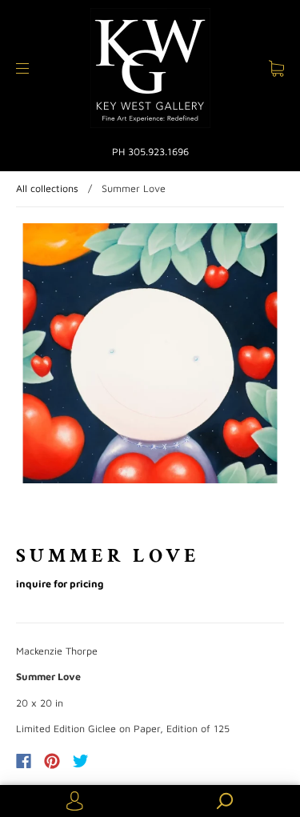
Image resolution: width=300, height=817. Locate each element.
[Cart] (276, 68)
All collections (47, 188)
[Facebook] (24, 761)
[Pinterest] (52, 761)
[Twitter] (80, 761)
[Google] (113, 761)
